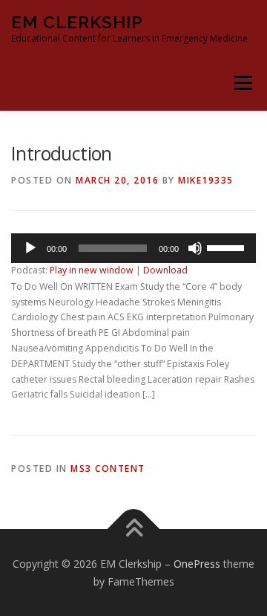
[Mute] (195, 248)
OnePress (197, 564)
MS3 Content (107, 468)
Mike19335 (206, 180)
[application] (133, 248)
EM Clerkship (77, 22)
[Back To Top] (134, 528)
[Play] (30, 248)
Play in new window (92, 270)
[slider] (227, 246)
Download (165, 270)
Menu (242, 83)
